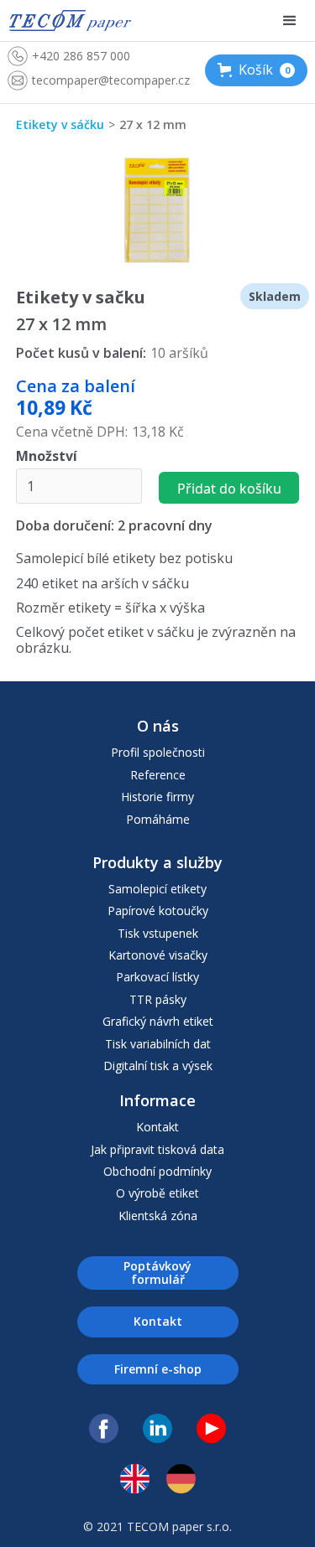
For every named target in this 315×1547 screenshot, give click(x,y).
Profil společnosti (158, 752)
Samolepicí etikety (157, 889)
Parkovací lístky (157, 977)
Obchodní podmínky (157, 1171)
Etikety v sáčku (60, 124)
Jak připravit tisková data (157, 1149)
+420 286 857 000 (81, 56)
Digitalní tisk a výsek (158, 1066)
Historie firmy (157, 797)
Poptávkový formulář (157, 1272)
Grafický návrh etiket (157, 1021)
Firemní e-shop (158, 1369)
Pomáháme (158, 819)
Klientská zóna (157, 1216)
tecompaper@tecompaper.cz (111, 80)
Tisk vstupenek (158, 933)
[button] (256, 69)
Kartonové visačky (157, 955)
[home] (69, 20)
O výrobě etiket (157, 1193)
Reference (158, 775)
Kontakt (157, 1127)
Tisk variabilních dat (158, 1044)
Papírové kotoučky (158, 911)
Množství (46, 456)
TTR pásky (157, 999)
